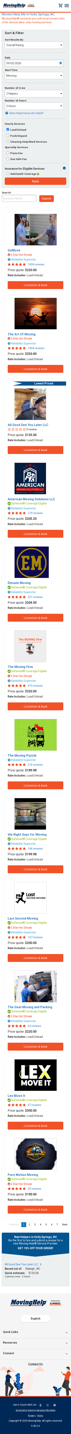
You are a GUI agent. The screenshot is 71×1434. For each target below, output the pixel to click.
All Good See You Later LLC (28, 425)
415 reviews (35, 685)
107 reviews (35, 937)
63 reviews (34, 1026)
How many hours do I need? (26, 113)
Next (65, 1224)
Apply (35, 181)
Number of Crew (15, 87)
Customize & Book (35, 285)
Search (6, 192)
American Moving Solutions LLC (31, 499)
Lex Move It (16, 1096)
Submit (46, 198)
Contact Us (35, 1364)
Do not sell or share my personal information (35, 1410)
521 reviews (35, 597)
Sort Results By (14, 39)
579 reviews (35, 513)
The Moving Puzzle (22, 755)
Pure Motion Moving (23, 1175)
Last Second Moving (23, 918)
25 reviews (34, 1188)
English (35, 1318)
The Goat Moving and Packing (30, 1007)
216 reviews (35, 764)
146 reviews (35, 848)
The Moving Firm (20, 667)
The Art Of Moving (22, 334)
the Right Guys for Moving (27, 834)
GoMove (14, 250)
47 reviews (34, 1105)
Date (7, 57)
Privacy (31, 1415)
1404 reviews (36, 348)
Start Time (11, 70)
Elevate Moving (19, 583)
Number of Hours (15, 100)
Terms (40, 1415)
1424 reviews (36, 264)
